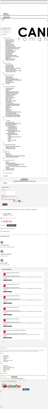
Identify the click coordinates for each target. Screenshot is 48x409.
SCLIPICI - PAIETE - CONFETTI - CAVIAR (13, 70)
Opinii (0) (5, 182)
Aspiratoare (8, 153)
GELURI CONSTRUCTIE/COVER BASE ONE (14, 164)
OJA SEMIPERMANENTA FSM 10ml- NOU (13, 111)
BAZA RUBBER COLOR (10, 122)
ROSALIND (8, 106)
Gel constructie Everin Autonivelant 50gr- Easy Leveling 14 (14, 333)
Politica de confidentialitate (8, 367)
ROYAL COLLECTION (12, 140)
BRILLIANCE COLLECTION (13, 134)
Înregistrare (5, 356)
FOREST (10, 137)
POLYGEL (7, 167)
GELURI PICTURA (9, 125)
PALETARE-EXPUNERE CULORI (12, 78)
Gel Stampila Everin (9, 49)
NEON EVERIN (8, 101)
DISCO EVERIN (9, 89)
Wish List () (5, 361)
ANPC (4, 371)
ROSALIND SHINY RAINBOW (11, 55)
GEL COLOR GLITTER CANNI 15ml (12, 48)
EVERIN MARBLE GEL (10, 44)
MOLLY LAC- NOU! (9, 98)
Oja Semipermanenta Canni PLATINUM (13, 116)
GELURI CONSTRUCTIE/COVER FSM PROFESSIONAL (16, 166)
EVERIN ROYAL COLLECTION (11, 93)
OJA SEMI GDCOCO (9, 102)
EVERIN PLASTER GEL (10, 45)
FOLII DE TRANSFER (10, 67)
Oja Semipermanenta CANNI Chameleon (13, 115)
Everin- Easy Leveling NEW (13, 165)
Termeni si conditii (6, 366)
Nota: (2, 197)
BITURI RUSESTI (9, 76)
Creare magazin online (12, 381)
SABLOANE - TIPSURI (10, 82)
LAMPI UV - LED (9, 154)
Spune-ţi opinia (6, 231)
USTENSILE (8, 83)
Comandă (5, 358)
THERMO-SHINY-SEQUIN (10, 58)
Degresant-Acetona (11, 132)
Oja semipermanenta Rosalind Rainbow (13, 104)
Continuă (4, 204)
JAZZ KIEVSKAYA (9, 53)
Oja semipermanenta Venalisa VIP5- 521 (11, 321)
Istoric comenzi (6, 357)
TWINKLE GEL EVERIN (10, 59)
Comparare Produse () (8, 360)
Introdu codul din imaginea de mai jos (8, 199)
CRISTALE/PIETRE (9, 64)
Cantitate (2, 225)
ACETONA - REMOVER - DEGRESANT (13, 146)
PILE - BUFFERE (9, 81)
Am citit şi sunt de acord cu (12, 378)
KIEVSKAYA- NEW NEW (10, 97)
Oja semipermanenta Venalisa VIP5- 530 (11, 298)
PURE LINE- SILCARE (10, 169)
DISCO (9, 135)
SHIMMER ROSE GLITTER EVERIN (12, 56)
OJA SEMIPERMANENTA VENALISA (12, 105)
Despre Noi (5, 365)
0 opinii (1, 231)
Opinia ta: (3, 195)
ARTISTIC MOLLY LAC (10, 40)
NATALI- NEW (8, 99)
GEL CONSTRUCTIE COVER (11, 124)
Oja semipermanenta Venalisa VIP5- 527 (11, 310)
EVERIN (7, 90)
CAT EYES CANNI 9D (10, 88)
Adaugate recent (7, 269)
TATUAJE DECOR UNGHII (10, 71)
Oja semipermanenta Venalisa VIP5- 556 (11, 275)
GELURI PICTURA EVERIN (11, 50)
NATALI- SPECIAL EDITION (11, 100)
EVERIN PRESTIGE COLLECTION (12, 92)
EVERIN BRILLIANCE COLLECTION (12, 91)
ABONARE (14, 376)
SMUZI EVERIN (9, 107)
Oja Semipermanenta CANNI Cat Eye (12, 114)
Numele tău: (3, 189)
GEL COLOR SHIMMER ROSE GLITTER (13, 123)
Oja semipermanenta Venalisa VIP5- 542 (11, 287)
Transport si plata (6, 369)
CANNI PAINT (8, 43)
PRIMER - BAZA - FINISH (10, 147)
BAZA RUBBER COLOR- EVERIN (14, 131)
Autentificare (5, 355)
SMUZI (9, 141)
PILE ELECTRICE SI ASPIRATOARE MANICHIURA (15, 155)
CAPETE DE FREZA (9, 77)
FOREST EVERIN (9, 96)
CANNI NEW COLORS (10, 41)
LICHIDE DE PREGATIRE (10, 130)
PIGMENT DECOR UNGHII (11, 69)
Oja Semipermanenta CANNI (11, 113)
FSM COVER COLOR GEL (10, 46)
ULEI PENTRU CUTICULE (10, 148)
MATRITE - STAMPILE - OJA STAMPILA (13, 68)
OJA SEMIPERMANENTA (10, 133)
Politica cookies (6, 368)
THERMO (7, 108)
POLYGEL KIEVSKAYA (10, 168)
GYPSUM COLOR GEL (10, 52)
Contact (4, 359)
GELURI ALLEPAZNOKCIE (11, 163)
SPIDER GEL (8, 57)
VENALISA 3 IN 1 (9, 109)
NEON (9, 139)
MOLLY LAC (9, 213)
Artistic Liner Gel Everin (10, 39)
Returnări (5, 370)
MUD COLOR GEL (9, 54)
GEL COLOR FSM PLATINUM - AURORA (13, 47)
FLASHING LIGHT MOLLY (10, 95)
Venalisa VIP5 (8, 110)
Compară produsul (11, 228)
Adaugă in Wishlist (4, 228)
